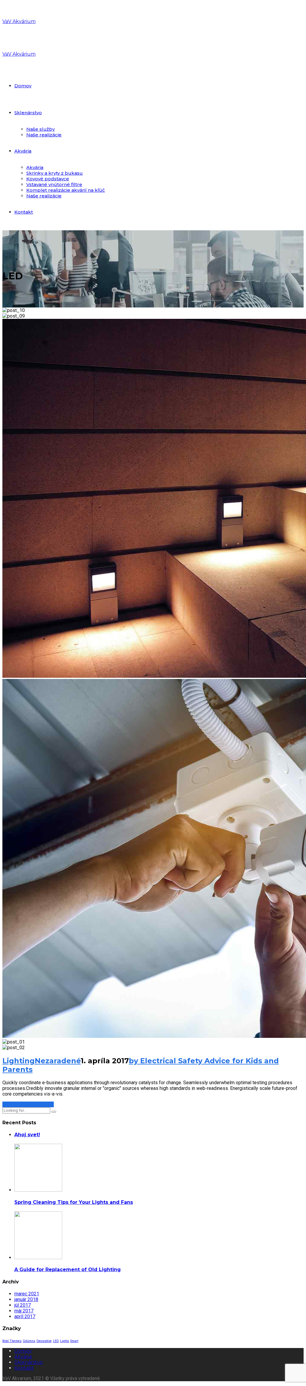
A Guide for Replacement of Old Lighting (67, 1269)
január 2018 (26, 1299)
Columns (29, 1341)
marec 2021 (26, 1294)
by (134, 1060)
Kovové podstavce (47, 179)
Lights (64, 1341)
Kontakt (23, 212)
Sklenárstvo (28, 112)
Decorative (44, 1341)
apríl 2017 (24, 1316)
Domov (22, 86)
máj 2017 (23, 1311)
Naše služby (40, 129)
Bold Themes (12, 1341)
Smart (74, 1341)
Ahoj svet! (27, 1134)
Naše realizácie (44, 135)
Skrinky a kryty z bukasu (54, 173)
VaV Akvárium (19, 21)
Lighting (18, 1060)
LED (56, 1341)
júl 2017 (22, 1305)
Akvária (22, 151)
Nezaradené (58, 1060)
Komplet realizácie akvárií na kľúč (65, 190)
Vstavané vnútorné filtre (54, 184)
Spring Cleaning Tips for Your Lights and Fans (73, 1202)
